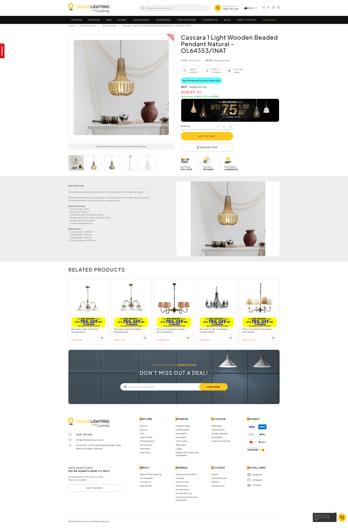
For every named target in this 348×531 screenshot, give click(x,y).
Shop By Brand (147, 441)
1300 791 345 (231, 8)
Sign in (215, 474)
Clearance (269, 20)
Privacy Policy (182, 489)
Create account (219, 478)
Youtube (256, 485)
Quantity (185, 126)
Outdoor (94, 20)
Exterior (144, 429)
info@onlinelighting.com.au (89, 440)
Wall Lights (181, 445)
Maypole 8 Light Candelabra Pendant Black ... (214, 330)
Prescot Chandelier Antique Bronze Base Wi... (171, 330)
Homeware (145, 448)
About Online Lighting (150, 474)
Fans (109, 20)
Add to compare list (207, 71)
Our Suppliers (146, 478)
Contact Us (145, 482)
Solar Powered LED (221, 441)
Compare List (218, 485)
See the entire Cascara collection (201, 80)
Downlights (181, 433)
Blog (227, 20)
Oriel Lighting (222, 60)
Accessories (141, 20)
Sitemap (180, 478)
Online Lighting (88, 8)
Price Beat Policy (184, 493)
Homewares (163, 20)
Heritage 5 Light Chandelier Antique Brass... (128, 330)
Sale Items (145, 452)
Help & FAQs (146, 485)
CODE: (184, 60)
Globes (122, 20)
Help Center (94, 488)
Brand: (210, 60)
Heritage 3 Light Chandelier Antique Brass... (85, 330)
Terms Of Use (182, 482)
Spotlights (181, 437)
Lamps (179, 448)
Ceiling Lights (182, 429)
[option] (88, 311)
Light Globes (146, 437)
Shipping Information (186, 474)
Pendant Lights (183, 426)
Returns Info (182, 485)
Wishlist (215, 482)
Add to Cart (207, 136)
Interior (76, 20)
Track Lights (182, 441)
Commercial (210, 20)
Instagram (257, 480)
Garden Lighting (219, 433)
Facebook (257, 474)
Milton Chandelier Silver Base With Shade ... (257, 330)
